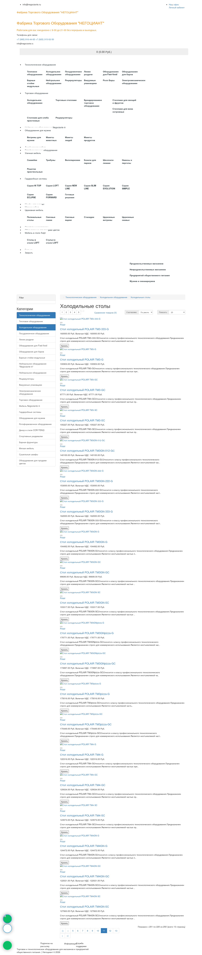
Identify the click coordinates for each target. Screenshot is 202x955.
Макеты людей (69, 139)
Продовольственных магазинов (146, 263)
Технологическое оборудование (34, 315)
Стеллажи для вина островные (123, 110)
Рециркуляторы (73, 80)
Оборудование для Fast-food (111, 73)
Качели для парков (90, 161)
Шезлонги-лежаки (108, 161)
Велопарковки (72, 159)
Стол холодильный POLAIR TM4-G (81, 754)
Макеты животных (51, 139)
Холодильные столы (140, 297)
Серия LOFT (52, 185)
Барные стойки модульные (33, 83)
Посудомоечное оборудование (73, 73)
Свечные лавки (50, 218)
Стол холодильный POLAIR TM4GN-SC (84, 906)
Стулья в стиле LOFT (52, 241)
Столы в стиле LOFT (33, 241)
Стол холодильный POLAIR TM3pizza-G (85, 694)
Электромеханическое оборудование (133, 82)
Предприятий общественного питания (150, 275)
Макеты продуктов (89, 139)
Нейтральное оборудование (53, 82)
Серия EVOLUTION (109, 187)
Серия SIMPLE (126, 187)
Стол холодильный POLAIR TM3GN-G (83, 542)
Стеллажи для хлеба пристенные (38, 119)
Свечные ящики (69, 218)
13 (116, 930)
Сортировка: (131, 312)
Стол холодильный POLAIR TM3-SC (82, 420)
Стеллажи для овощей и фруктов (124, 101)
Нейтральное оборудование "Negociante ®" (32, 365)
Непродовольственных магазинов (148, 269)
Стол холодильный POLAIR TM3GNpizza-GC (87, 663)
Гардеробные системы (30, 411)
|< (63, 930)
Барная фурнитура (28, 442)
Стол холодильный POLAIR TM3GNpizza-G (87, 633)
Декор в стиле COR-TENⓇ (32, 430)
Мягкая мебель (26, 448)
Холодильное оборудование (53, 73)
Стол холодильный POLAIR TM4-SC (82, 815)
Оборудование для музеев (32, 418)
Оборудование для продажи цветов (33, 462)
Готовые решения (69, 196)
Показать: (163, 312)
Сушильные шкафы (28, 454)
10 (98, 930)
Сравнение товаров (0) (105, 312)
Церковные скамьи (128, 218)
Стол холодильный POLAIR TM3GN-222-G (86, 481)
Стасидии (89, 216)
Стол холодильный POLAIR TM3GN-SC (84, 602)
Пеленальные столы (34, 218)
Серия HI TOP (34, 185)
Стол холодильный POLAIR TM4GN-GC (84, 876)
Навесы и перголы (127, 161)
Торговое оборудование (30, 399)
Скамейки (32, 159)
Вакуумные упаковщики (90, 82)
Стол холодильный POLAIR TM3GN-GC (84, 572)
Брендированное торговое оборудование (93, 103)
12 (110, 930)
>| (67, 935)
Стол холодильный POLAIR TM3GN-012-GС (87, 450)
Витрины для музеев (34, 139)
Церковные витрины (109, 218)
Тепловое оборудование (34, 73)
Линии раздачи (88, 73)
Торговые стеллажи (66, 100)
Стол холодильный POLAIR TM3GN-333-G (86, 511)
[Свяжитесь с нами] (7, 918)
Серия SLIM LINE (90, 187)
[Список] (82, 311)
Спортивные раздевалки (31, 436)
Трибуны (50, 159)
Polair (62, 324)
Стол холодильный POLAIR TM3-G (81, 359)
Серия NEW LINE (71, 187)
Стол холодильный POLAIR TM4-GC (82, 785)
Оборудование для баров (130, 73)
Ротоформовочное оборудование (35, 424)
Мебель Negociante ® (29, 405)
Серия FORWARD (51, 196)
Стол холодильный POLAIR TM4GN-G (83, 846)
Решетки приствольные (35, 170)
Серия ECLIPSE (31, 196)
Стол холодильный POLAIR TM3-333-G (84, 329)
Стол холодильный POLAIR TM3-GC (82, 390)
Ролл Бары (109, 80)
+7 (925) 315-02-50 (45, 39)
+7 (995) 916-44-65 (26, 39)
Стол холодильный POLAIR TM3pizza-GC (85, 724)
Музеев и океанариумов (142, 281)
